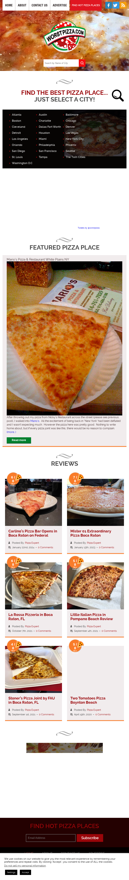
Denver (70, 126)
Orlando (17, 145)
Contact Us (40, 5)
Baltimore (72, 114)
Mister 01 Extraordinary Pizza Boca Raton (90, 533)
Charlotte (45, 120)
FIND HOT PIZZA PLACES (86, 5)
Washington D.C (22, 163)
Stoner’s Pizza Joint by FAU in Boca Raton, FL (31, 700)
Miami (43, 139)
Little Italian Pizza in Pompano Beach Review (91, 617)
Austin (43, 114)
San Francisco (48, 151)
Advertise (60, 5)
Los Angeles (20, 139)
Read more (19, 440)
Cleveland (18, 126)
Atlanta (16, 114)
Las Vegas (72, 132)
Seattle (70, 151)
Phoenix (71, 145)
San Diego (18, 151)
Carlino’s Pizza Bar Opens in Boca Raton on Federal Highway (32, 535)
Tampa (43, 157)
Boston (16, 120)
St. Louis (17, 157)
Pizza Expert (32, 542)
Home (9, 5)
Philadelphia (47, 145)
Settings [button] (11, 872)
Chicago (71, 120)
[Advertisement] (66, 200)
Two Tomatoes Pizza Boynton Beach (87, 700)
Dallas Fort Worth (50, 126)
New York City (75, 139)
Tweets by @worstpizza (89, 228)
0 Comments (45, 547)
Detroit (16, 132)
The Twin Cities (75, 157)
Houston (44, 132)
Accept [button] (25, 872)
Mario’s (34, 421)
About (22, 5)
